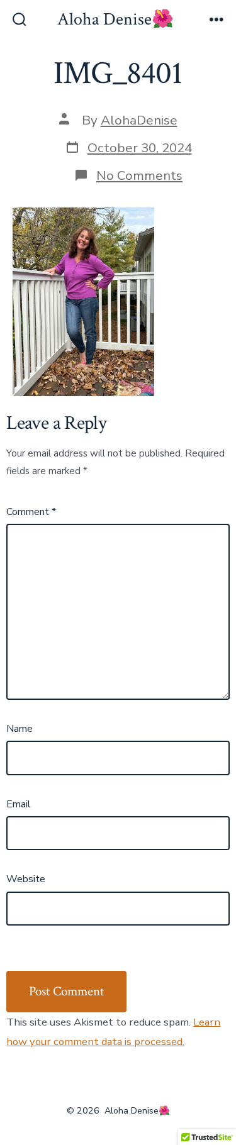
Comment (31, 512)
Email (18, 804)
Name (19, 729)
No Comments (139, 175)
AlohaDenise (139, 120)
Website (25, 879)
